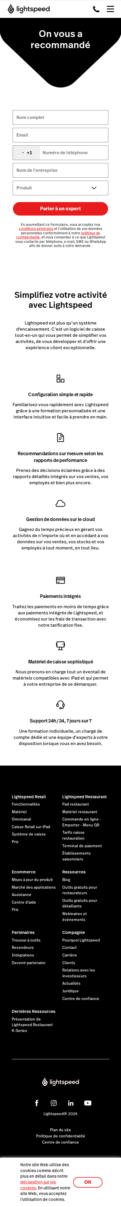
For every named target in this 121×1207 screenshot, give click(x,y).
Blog (66, 879)
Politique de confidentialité (60, 1136)
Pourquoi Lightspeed (81, 940)
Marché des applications (34, 887)
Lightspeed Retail (29, 797)
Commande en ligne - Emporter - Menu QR (81, 822)
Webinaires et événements (74, 916)
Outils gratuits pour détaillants (79, 903)
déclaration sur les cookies (38, 1185)
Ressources (74, 872)
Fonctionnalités (26, 804)
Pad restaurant (75, 804)
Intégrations (23, 955)
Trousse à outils (26, 940)
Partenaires (23, 932)
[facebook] (37, 1103)
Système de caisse (29, 834)
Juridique (70, 991)
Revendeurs (23, 947)
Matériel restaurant (79, 812)
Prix (15, 842)
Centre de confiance (80, 998)
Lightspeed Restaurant (84, 797)
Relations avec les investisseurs (78, 973)
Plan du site (60, 1130)
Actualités (71, 983)
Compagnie (73, 932)
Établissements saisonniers (76, 856)
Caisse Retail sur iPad (31, 827)
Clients (68, 963)
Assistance (21, 894)
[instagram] (54, 1103)
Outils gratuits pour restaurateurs (79, 890)
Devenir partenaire (29, 963)
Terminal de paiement (82, 846)
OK (87, 1182)
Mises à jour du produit (32, 879)
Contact (69, 947)
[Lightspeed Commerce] (27, 9)
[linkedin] (71, 1103)
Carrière (69, 955)
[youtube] (88, 1103)
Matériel (19, 812)
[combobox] (26, 152)
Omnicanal (21, 819)
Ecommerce (24, 872)
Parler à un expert (60, 208)
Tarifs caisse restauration (73, 835)
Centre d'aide (24, 902)
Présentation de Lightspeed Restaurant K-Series (32, 1025)
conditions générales (36, 228)
